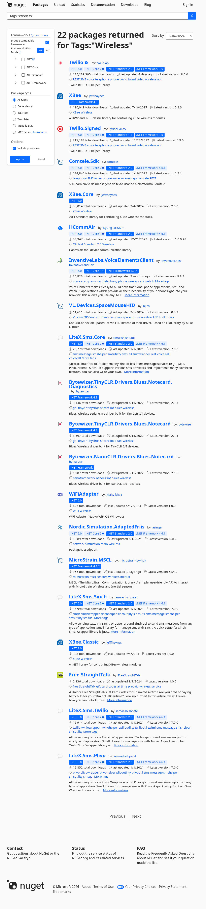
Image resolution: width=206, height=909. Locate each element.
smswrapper (141, 354)
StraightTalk (87, 686)
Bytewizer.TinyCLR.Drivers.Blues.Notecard (120, 423)
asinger (157, 527)
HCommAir (82, 227)
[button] (32, 35)
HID (156, 317)
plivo (76, 772)
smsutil (127, 354)
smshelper (99, 354)
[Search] (192, 16)
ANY (48, 50)
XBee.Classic (84, 642)
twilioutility (126, 727)
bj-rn (146, 306)
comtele (112, 162)
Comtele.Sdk (84, 161)
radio (104, 544)
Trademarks (62, 891)
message (85, 354)
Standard (90, 244)
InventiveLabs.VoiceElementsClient (111, 260)
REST (76, 79)
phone (114, 79)
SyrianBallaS (117, 129)
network (78, 544)
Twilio (76, 62)
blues (118, 408)
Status (78, 848)
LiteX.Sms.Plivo (87, 755)
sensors (102, 577)
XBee (75, 95)
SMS (83, 79)
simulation (92, 544)
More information (137, 295)
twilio (123, 79)
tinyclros (93, 408)
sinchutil (139, 614)
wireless (150, 79)
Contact (15, 848)
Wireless (86, 112)
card (105, 686)
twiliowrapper (91, 727)
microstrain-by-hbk (132, 560)
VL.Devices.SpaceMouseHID (102, 305)
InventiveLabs (171, 261)
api (159, 79)
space (118, 317)
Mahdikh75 (114, 494)
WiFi (76, 511)
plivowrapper (89, 772)
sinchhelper (109, 614)
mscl (93, 577)
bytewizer (83, 391)
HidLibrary (166, 317)
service (156, 686)
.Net (80, 244)
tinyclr (82, 408)
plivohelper (107, 772)
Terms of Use (104, 886)
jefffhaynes (96, 96)
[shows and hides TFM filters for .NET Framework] (15, 83)
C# (75, 244)
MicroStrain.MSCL (90, 559)
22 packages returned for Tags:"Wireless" (100, 39)
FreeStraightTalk (129, 675)
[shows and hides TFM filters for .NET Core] (15, 67)
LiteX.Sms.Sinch (88, 596)
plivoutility (123, 772)
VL (74, 317)
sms (94, 281)
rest (100, 281)
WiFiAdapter (84, 494)
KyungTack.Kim (113, 228)
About (86, 886)
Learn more (41, 35)
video (140, 79)
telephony (102, 79)
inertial (125, 577)
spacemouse (131, 317)
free (75, 686)
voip (87, 281)
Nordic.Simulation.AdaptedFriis (106, 526)
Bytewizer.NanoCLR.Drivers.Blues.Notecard (121, 456)
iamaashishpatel (124, 338)
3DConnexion (93, 317)
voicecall (75, 358)
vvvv (80, 317)
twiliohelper (109, 727)
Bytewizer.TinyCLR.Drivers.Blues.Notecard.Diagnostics (120, 384)
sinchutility (125, 614)
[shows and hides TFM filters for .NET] (15, 59)
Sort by (158, 35)
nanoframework (84, 478)
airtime (122, 686)
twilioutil (141, 727)
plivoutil (137, 772)
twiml (132, 79)
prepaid (133, 686)
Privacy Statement (172, 886)
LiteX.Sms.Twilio (88, 710)
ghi (75, 408)
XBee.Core (81, 194)
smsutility (114, 354)
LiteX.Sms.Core (87, 337)
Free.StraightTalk (89, 674)
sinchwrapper (90, 614)
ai (82, 281)
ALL (40, 50)
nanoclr (101, 478)
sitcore (104, 408)
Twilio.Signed (85, 128)
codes (112, 686)
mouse (108, 317)
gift (98, 686)
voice (90, 79)
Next (136, 816)
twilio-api (103, 63)
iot (112, 408)
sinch (76, 614)
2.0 (99, 244)
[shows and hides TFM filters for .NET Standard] (15, 75)
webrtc (149, 281)
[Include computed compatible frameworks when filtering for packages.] (47, 42)
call (167, 354)
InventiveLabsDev (81, 265)
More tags (162, 281)
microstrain (81, 577)
